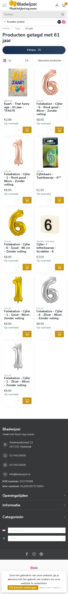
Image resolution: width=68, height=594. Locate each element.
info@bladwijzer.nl (19, 474)
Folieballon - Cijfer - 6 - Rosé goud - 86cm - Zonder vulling (49, 109)
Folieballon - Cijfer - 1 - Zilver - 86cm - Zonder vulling (17, 381)
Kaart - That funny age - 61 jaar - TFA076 (16, 107)
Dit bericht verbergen (22, 587)
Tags (17, 28)
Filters (31, 50)
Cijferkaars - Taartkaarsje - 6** (48, 176)
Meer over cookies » (50, 587)
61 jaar (29, 28)
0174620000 (17, 455)
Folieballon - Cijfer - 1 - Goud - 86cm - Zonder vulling (17, 315)
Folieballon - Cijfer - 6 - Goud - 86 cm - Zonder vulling (17, 248)
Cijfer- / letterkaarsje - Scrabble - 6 (46, 248)
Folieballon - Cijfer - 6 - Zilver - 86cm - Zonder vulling (49, 315)
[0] (64, 5)
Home (6, 28)
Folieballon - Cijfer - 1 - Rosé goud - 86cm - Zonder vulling (17, 179)
